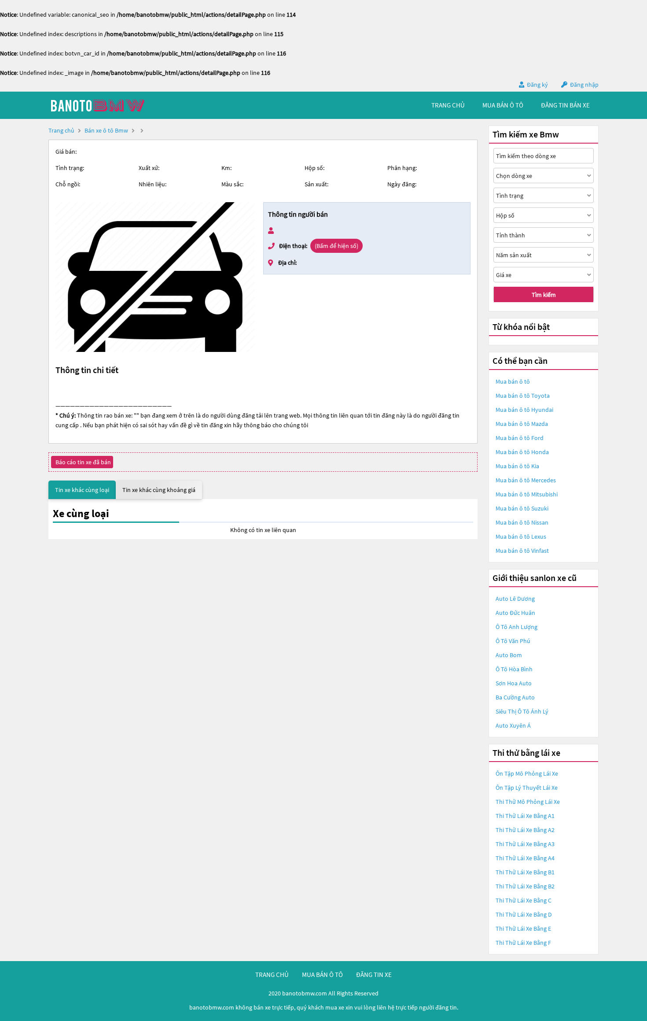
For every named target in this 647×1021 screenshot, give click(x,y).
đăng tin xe (374, 974)
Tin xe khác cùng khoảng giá (158, 490)
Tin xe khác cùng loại (82, 490)
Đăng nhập (584, 85)
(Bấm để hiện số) (336, 246)
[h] (155, 277)
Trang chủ (61, 130)
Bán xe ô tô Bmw (106, 130)
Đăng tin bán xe (565, 105)
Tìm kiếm (544, 295)
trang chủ (448, 105)
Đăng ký (537, 85)
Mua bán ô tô (513, 381)
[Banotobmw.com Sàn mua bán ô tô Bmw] (114, 105)
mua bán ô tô (502, 105)
